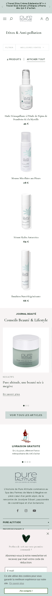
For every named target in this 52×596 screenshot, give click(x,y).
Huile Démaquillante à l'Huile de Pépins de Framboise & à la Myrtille (26, 118)
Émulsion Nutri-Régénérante (26, 296)
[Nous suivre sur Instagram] (26, 510)
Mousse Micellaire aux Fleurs (26, 178)
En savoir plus (11, 394)
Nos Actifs (8, 377)
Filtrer (9, 47)
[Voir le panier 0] (47, 18)
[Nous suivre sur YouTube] (34, 510)
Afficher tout (36, 59)
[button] (24, 405)
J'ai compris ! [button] (26, 591)
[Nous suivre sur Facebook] (17, 510)
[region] (26, 445)
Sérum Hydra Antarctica (26, 237)
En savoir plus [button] (16, 583)
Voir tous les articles (26, 414)
